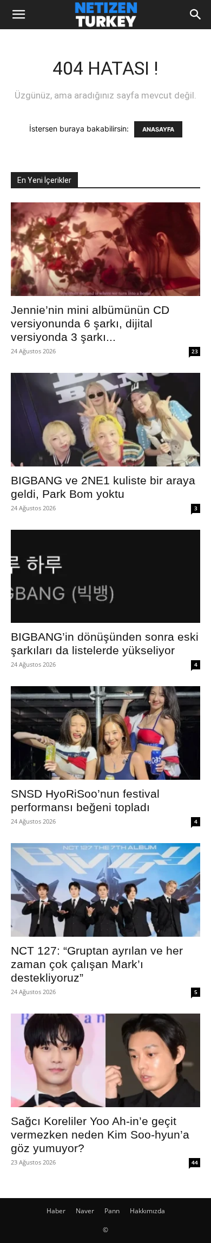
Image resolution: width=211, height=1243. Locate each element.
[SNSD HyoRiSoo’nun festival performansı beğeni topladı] (105, 733)
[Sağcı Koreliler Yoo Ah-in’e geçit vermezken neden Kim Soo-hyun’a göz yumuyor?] (105, 1060)
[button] (18, 14)
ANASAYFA (158, 129)
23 (195, 351)
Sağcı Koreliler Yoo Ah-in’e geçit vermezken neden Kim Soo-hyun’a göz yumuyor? (100, 1134)
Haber (56, 1210)
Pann (112, 1210)
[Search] (196, 14)
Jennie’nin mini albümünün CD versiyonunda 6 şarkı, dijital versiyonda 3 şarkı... (90, 323)
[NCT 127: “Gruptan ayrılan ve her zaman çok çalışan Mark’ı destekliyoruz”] (105, 890)
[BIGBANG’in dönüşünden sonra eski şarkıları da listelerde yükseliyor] (105, 576)
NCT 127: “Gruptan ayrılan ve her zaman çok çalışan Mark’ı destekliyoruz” (97, 964)
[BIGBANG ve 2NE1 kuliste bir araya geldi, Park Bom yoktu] (105, 419)
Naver (85, 1210)
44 (195, 1162)
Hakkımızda (147, 1210)
